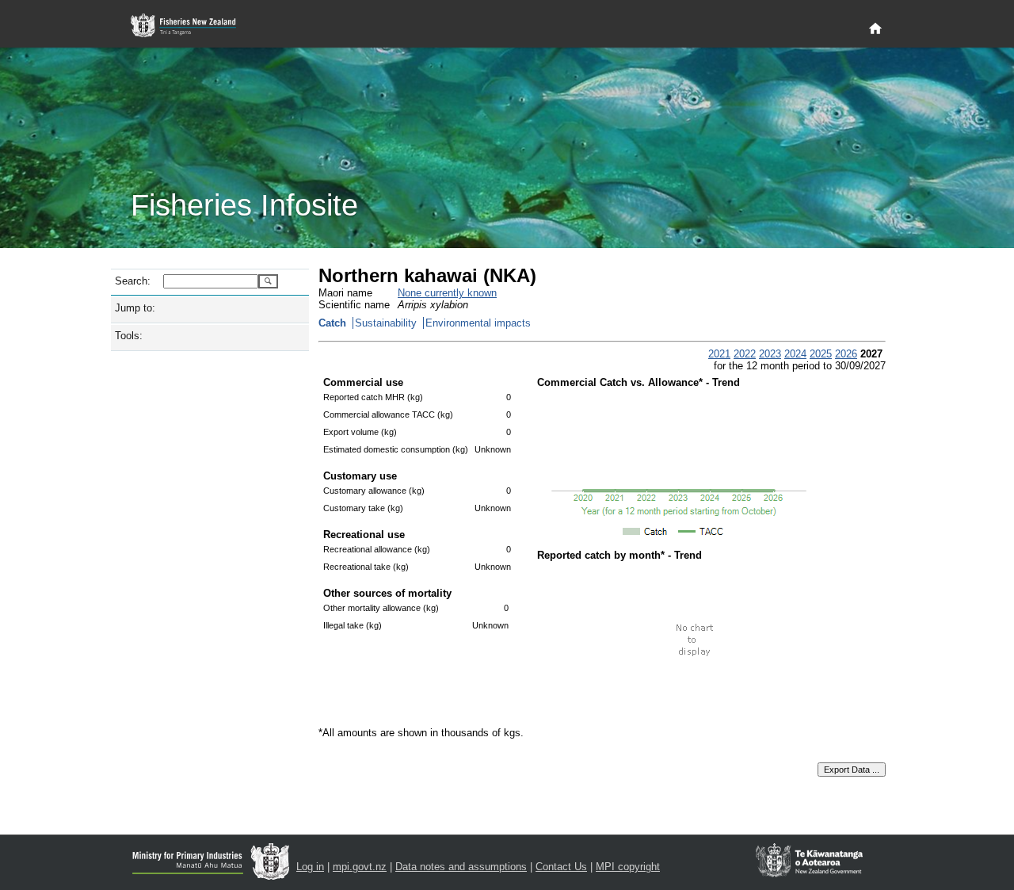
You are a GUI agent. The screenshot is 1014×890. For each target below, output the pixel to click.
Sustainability (386, 323)
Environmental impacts (478, 323)
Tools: (129, 336)
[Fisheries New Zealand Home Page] (192, 26)
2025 (821, 354)
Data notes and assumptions (461, 867)
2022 (745, 354)
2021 (719, 354)
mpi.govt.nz (360, 867)
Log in (310, 867)
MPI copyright (628, 867)
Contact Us (561, 867)
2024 (795, 354)
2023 (770, 354)
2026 (846, 354)
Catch (332, 323)
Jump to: (135, 308)
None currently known (447, 293)
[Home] (875, 29)
